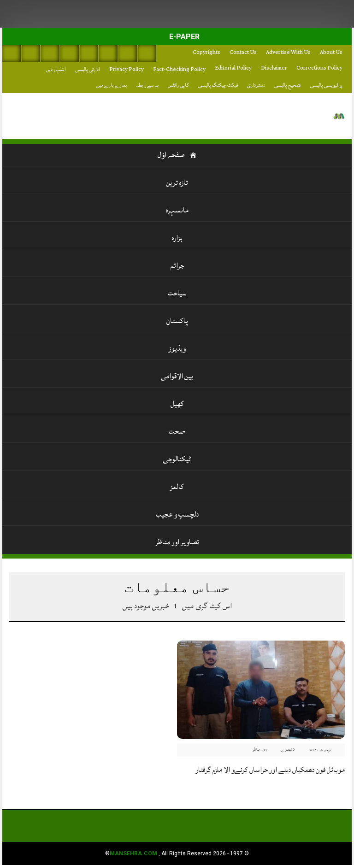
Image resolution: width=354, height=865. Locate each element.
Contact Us (243, 52)
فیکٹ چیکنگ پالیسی (218, 85)
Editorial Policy (233, 68)
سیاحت (177, 293)
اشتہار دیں (56, 69)
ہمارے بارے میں (111, 85)
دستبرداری (256, 85)
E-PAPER (183, 36)
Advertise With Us (288, 52)
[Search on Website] (11, 53)
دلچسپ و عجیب (177, 514)
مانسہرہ (177, 210)
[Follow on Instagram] (147, 53)
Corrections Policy (319, 68)
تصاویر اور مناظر (177, 542)
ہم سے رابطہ (147, 85)
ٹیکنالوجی (177, 459)
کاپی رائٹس (178, 85)
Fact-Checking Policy (179, 69)
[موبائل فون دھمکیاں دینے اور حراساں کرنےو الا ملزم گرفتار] (261, 689)
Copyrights (206, 52)
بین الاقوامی (177, 376)
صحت (177, 431)
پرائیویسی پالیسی (326, 85)
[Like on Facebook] (31, 53)
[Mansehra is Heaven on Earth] (339, 116)
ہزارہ (177, 237)
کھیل (177, 403)
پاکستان (177, 320)
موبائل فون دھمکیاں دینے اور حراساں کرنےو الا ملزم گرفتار (270, 769)
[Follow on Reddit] (127, 53)
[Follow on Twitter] (50, 53)
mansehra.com (133, 853)
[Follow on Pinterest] (89, 53)
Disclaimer (274, 68)
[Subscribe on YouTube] (69, 53)
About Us (331, 52)
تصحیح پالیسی (287, 85)
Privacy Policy (126, 69)
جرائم (177, 265)
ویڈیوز (177, 348)
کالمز (177, 486)
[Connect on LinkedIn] (108, 53)
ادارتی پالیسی (87, 69)
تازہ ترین (177, 182)
